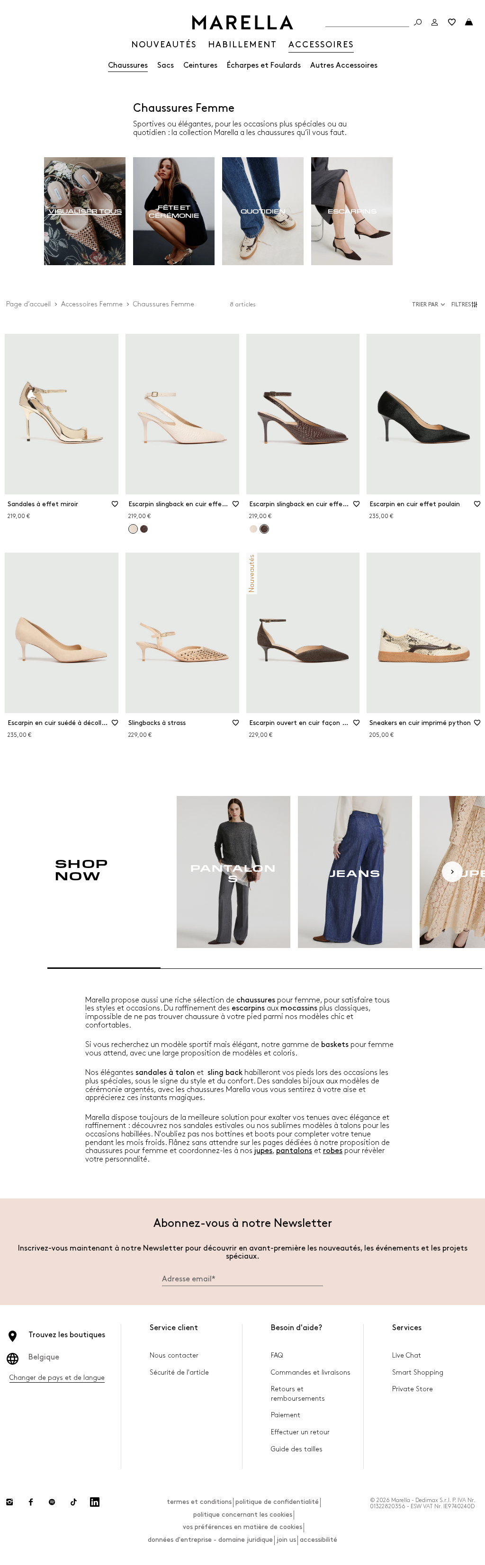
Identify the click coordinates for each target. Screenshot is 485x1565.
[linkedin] (94, 1502)
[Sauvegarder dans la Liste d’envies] (115, 507)
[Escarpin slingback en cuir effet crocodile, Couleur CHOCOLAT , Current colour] (264, 529)
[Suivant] (452, 871)
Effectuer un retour (300, 1432)
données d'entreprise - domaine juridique (210, 1540)
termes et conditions (199, 1502)
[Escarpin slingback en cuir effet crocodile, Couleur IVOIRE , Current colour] (133, 529)
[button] (465, 304)
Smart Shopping (417, 1372)
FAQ (277, 1355)
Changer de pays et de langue (57, 1378)
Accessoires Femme (92, 304)
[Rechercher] (417, 22)
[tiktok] (73, 1502)
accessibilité (318, 1540)
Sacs (165, 65)
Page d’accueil (28, 304)
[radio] (85, 211)
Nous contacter (174, 1355)
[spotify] (52, 1502)
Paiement (285, 1415)
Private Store (412, 1389)
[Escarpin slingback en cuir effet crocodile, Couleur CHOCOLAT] (144, 529)
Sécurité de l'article (179, 1372)
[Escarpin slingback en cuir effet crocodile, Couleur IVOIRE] (253, 529)
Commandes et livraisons (310, 1372)
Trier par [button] (425, 304)
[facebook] (31, 1502)
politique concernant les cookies (242, 1514)
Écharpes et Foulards (264, 65)
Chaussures (128, 65)
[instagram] (9, 1502)
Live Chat (406, 1355)
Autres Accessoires (343, 65)
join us (286, 1540)
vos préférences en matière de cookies (242, 1527)
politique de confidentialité (277, 1502)
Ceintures (200, 65)
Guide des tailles (297, 1449)
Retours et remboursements (298, 1394)
